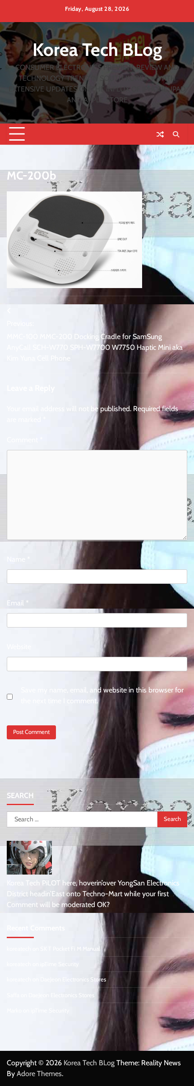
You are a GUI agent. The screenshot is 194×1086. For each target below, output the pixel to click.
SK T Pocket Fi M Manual (70, 948)
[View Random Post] (160, 134)
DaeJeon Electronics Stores (73, 979)
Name (18, 559)
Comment (25, 439)
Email (18, 603)
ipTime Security (59, 964)
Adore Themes (39, 1073)
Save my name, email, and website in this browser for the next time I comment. (102, 695)
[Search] (176, 134)
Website (19, 646)
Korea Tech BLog (97, 49)
